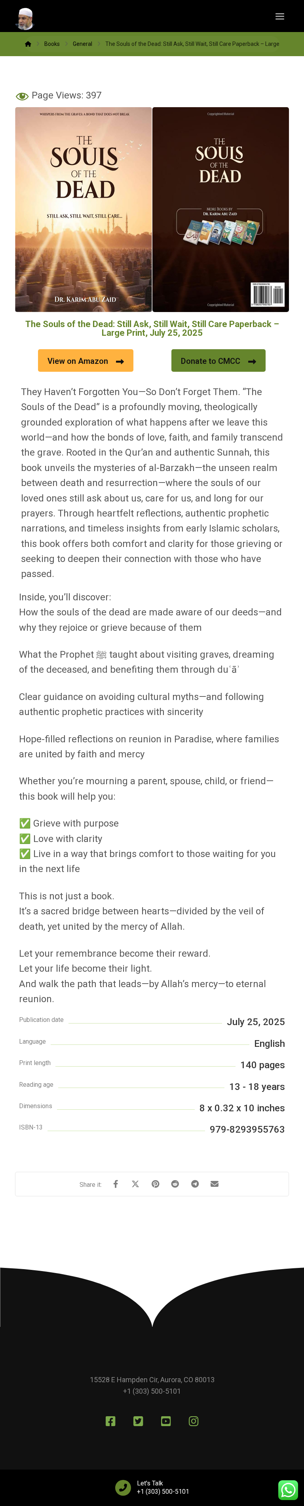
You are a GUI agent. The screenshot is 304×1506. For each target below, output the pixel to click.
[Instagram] (193, 1421)
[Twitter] (138, 1421)
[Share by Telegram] (195, 1184)
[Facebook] (110, 1421)
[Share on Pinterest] (155, 1184)
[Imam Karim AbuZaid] (28, 44)
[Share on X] (135, 1184)
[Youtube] (166, 1421)
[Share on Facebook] (116, 1184)
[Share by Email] (214, 1184)
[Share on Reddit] (175, 1184)
